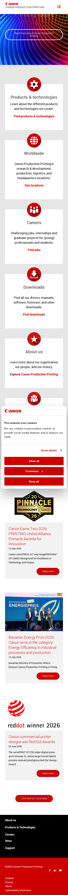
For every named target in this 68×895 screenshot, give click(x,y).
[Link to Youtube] (60, 870)
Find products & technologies (34, 116)
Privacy (9, 882)
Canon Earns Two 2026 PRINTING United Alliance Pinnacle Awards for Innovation (30, 536)
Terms (8, 886)
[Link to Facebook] (49, 870)
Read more (48, 571)
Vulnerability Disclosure (18, 890)
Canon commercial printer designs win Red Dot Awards (32, 739)
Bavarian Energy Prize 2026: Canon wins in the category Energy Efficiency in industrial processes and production (32, 645)
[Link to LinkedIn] (55, 870)
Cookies (9, 878)
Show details (49, 450)
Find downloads (34, 314)
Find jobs (34, 250)
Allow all (34, 460)
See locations (34, 185)
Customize (32, 471)
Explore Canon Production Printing (34, 374)
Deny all (34, 481)
